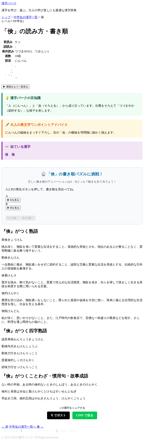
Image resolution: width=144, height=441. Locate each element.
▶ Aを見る (13, 200)
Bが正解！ (28, 218)
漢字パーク (9, 3)
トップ (6, 17)
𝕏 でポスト (58, 415)
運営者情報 (10, 430)
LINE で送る (84, 415)
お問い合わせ (69, 430)
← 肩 (5, 426)
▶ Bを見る (13, 207)
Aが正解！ (13, 218)
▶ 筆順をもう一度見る (15, 86)
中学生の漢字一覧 (26, 17)
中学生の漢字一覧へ (22, 426)
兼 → (40, 426)
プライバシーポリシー (39, 430)
